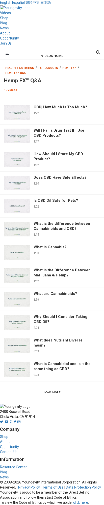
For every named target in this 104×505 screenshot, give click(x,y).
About (5, 33)
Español (18, 3)
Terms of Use (53, 487)
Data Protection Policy (83, 487)
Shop (4, 18)
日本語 (45, 3)
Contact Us (8, 452)
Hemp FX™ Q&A (15, 73)
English (5, 3)
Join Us (6, 43)
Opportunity (9, 38)
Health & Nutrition (19, 68)
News (4, 28)
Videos (5, 13)
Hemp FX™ (69, 68)
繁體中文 (32, 3)
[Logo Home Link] (15, 8)
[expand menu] (7, 52)
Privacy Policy (29, 487)
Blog (3, 23)
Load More (52, 392)
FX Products (48, 68)
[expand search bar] (97, 50)
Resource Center (13, 467)
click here (80, 502)
